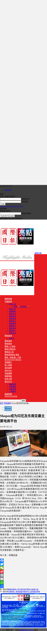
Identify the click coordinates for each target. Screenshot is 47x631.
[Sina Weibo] (23, 571)
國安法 (11, 338)
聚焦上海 (12, 304)
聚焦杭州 (12, 314)
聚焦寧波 (12, 319)
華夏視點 (8, 376)
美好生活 (8, 382)
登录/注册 (8, 190)
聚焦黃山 (12, 326)
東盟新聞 (8, 394)
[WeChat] (23, 568)
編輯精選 (12, 384)
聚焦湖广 (12, 331)
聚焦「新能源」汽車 (13, 358)
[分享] (23, 586)
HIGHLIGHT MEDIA (13, 360)
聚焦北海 (12, 333)
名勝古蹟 (12, 389)
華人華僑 (8, 365)
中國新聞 (8, 302)
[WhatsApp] (23, 582)
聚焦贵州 (12, 328)
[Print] (23, 575)
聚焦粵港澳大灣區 (12, 355)
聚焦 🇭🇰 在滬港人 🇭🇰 (22, 307)
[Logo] (17, 260)
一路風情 (12, 391)
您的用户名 (25, 199)
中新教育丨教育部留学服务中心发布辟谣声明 (24, 592)
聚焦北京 (12, 309)
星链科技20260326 (27, 630)
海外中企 (8, 371)
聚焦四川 (12, 321)
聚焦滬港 (8, 341)
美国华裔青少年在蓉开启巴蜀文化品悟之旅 (23, 589)
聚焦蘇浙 (12, 311)
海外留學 (8, 368)
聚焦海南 (12, 323)
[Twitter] (23, 564)
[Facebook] (23, 560)
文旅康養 (12, 387)
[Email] (23, 579)
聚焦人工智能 (10, 346)
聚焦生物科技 (10, 349)
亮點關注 (8, 362)
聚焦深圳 (12, 316)
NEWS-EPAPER (11, 396)
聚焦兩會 (8, 344)
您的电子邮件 (26, 213)
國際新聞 (8, 299)
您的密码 (24, 202)
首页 (1, 403)
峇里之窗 (8, 379)
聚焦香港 (8, 336)
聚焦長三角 (9, 352)
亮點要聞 (8, 373)
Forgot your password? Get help (11, 206)
